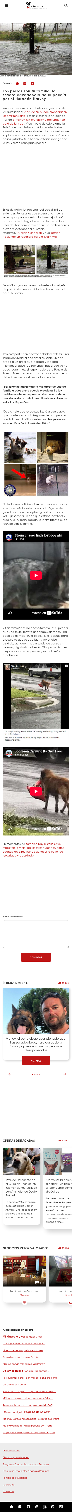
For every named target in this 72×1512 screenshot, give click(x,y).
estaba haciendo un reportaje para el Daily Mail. (32, 234)
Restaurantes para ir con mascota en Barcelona (30, 1377)
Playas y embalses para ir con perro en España (29, 1432)
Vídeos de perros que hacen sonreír (23, 1350)
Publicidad (9, 1484)
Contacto (8, 1491)
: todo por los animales (26, 1371)
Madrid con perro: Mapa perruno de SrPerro (27, 1425)
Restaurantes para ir (27, 1405)
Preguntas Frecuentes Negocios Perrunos (26, 1471)
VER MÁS (36, 1060)
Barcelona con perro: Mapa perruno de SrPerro (29, 1391)
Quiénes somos (11, 1450)
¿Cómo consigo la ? (27, 1412)
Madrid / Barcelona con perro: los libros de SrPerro (31, 1418)
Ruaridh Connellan (29, 233)
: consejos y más (22, 1336)
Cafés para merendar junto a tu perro (24, 1343)
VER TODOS (63, 1248)
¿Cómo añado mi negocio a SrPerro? (24, 1364)
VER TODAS (63, 983)
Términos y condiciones (16, 1457)
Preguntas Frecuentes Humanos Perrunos (26, 1464)
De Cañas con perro (14, 1384)
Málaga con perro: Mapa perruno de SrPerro (28, 1398)
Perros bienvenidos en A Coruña (21, 1357)
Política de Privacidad (15, 1477)
